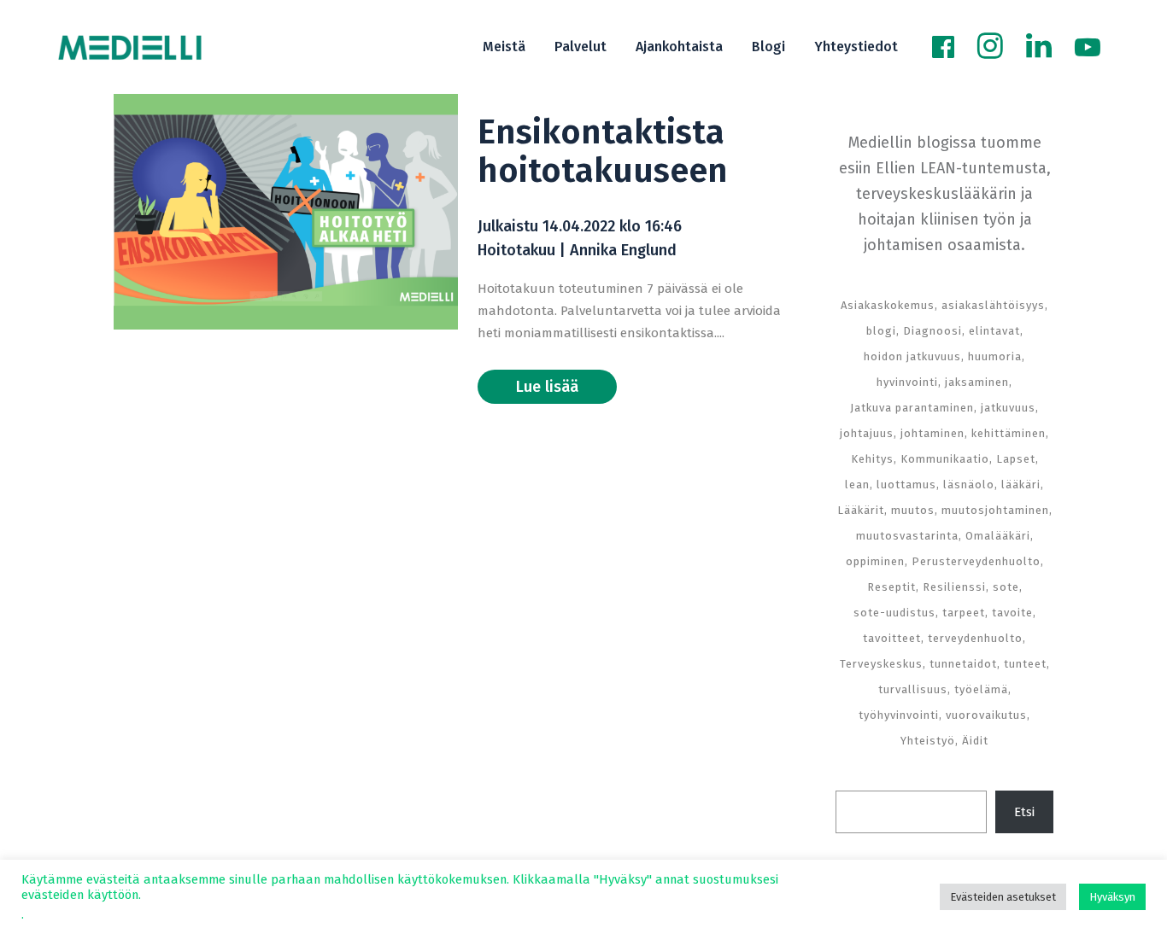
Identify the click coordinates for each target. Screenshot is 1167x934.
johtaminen (932, 433)
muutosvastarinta (907, 535)
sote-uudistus (894, 612)
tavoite (1012, 612)
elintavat (994, 330)
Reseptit (891, 587)
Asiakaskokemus (888, 305)
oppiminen (875, 561)
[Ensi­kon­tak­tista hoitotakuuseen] (286, 212)
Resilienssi (954, 587)
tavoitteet (892, 638)
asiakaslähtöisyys (993, 305)
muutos (913, 510)
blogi (881, 330)
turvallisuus (912, 689)
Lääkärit (860, 510)
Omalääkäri (997, 535)
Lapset (1015, 458)
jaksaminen (977, 382)
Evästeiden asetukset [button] (1003, 896)
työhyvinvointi (899, 715)
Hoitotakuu (516, 250)
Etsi (1024, 812)
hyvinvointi (907, 382)
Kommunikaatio (944, 458)
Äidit (975, 740)
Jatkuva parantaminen (912, 407)
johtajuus (867, 433)
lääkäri (1021, 484)
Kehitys (872, 458)
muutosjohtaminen (995, 510)
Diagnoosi (932, 330)
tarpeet (963, 612)
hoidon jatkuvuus (912, 356)
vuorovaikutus (986, 715)
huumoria (995, 356)
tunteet (1025, 663)
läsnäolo (968, 484)
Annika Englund (623, 250)
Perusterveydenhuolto (976, 561)
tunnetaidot (963, 663)
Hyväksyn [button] (1112, 896)
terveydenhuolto (975, 638)
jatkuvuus (1008, 407)
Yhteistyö (927, 740)
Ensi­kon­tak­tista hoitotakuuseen (603, 151)
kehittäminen (1008, 433)
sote (1006, 587)
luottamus (906, 484)
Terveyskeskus (881, 663)
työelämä (981, 689)
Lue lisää (547, 386)
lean (857, 484)
